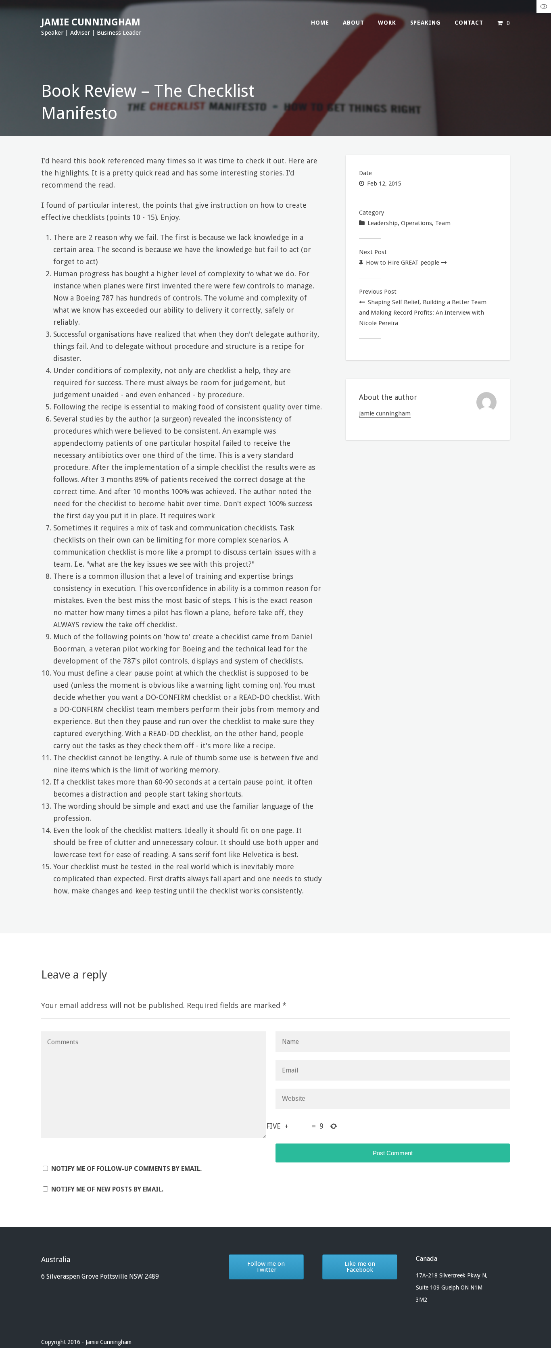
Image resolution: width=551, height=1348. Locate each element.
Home (320, 22)
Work (387, 22)
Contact (469, 22)
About (353, 22)
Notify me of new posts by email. (107, 1189)
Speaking (425, 22)
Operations (416, 223)
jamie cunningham (385, 413)
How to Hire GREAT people (402, 262)
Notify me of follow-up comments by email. (126, 1169)
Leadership (382, 223)
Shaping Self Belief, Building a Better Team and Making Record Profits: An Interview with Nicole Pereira (422, 312)
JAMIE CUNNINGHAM (90, 22)
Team (443, 223)
